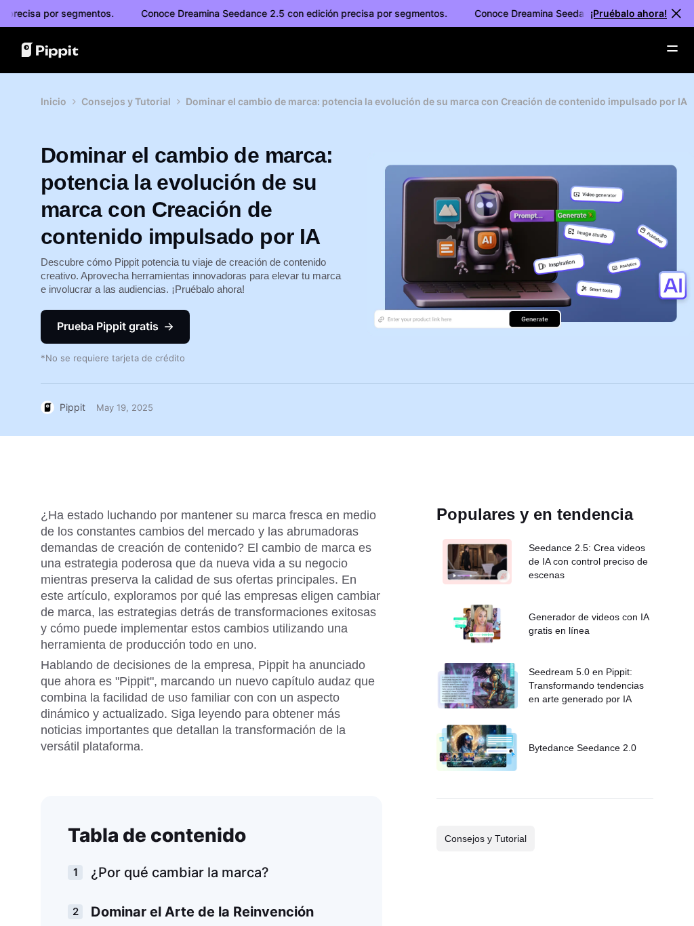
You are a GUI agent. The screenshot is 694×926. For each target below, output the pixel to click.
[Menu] (672, 49)
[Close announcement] (676, 13)
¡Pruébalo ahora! (628, 13)
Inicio (53, 101)
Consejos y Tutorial (126, 101)
